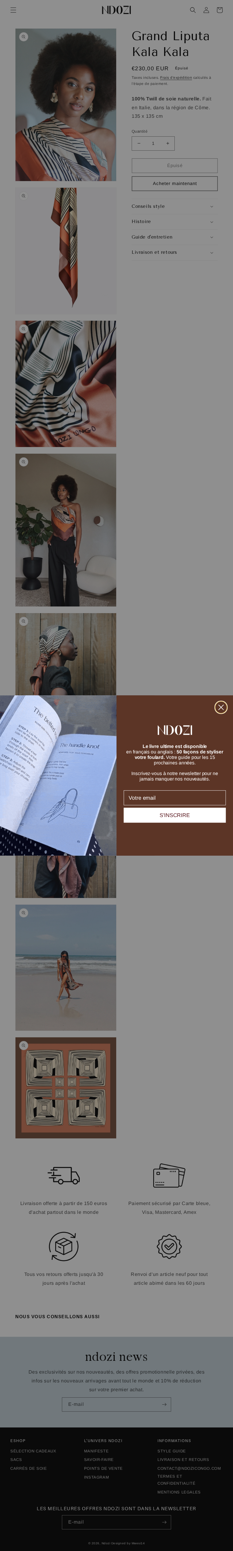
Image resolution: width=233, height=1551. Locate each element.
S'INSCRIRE (175, 815)
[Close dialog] (221, 707)
